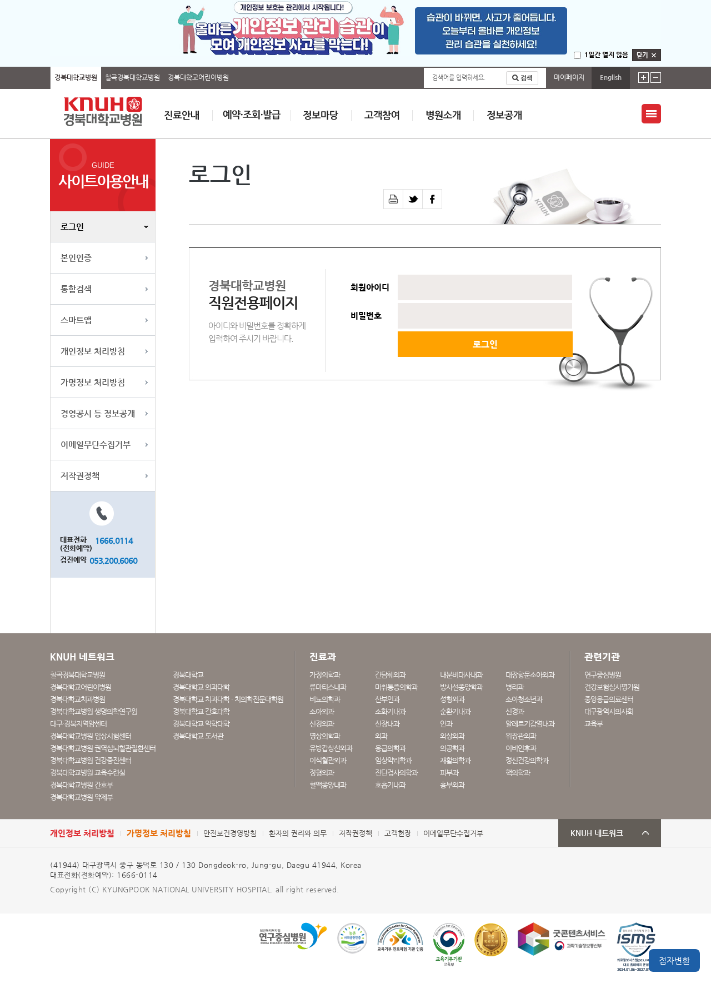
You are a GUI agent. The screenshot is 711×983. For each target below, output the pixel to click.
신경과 (514, 711)
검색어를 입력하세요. (458, 77)
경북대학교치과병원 (77, 699)
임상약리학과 (393, 760)
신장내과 (387, 723)
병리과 (514, 687)
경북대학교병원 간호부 (81, 785)
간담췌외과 (390, 675)
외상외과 (452, 736)
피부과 (449, 772)
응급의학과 (390, 748)
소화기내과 (390, 711)
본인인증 (76, 257)
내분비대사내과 (461, 675)
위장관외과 (520, 736)
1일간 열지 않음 (606, 54)
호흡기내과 (390, 785)
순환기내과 (455, 711)
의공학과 (452, 748)
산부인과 (387, 699)
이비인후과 (520, 748)
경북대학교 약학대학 (201, 723)
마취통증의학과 (396, 687)
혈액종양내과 (327, 785)
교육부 (593, 723)
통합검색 (76, 289)
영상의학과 (324, 736)
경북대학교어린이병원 (198, 77)
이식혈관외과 (327, 760)
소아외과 (321, 711)
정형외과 (321, 772)
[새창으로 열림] (413, 199)
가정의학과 (324, 675)
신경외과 (321, 723)
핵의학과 (517, 772)
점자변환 (674, 960)
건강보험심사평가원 (611, 687)
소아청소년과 (523, 699)
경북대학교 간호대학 (201, 711)
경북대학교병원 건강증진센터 (90, 760)
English (611, 77)
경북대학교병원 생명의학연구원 (93, 711)
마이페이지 (569, 77)
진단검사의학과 (396, 772)
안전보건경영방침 (230, 833)
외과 (381, 736)
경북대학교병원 (75, 77)
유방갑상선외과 (330, 748)
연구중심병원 (602, 675)
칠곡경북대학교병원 (132, 77)
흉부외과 (452, 785)
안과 (446, 723)
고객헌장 (397, 833)
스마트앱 (76, 320)
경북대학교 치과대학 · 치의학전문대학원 (228, 699)
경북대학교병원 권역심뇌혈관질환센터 (103, 748)
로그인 (72, 226)
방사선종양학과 (461, 687)
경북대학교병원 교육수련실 (87, 772)
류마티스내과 (327, 687)
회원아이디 (370, 287)
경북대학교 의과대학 (201, 687)
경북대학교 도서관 (198, 736)
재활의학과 (455, 760)
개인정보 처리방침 (93, 351)
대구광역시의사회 (608, 711)
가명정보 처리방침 (93, 382)
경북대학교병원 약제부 (81, 797)
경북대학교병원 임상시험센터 (90, 736)
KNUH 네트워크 (596, 833)
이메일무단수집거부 (96, 444)
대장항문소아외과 (529, 675)
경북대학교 (188, 675)
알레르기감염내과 (529, 723)
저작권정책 (80, 475)
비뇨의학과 (324, 699)
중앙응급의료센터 (608, 699)
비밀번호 (366, 315)
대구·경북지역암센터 (78, 723)
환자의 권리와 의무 (298, 833)
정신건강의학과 (526, 760)
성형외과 (452, 699)
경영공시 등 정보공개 (98, 413)
